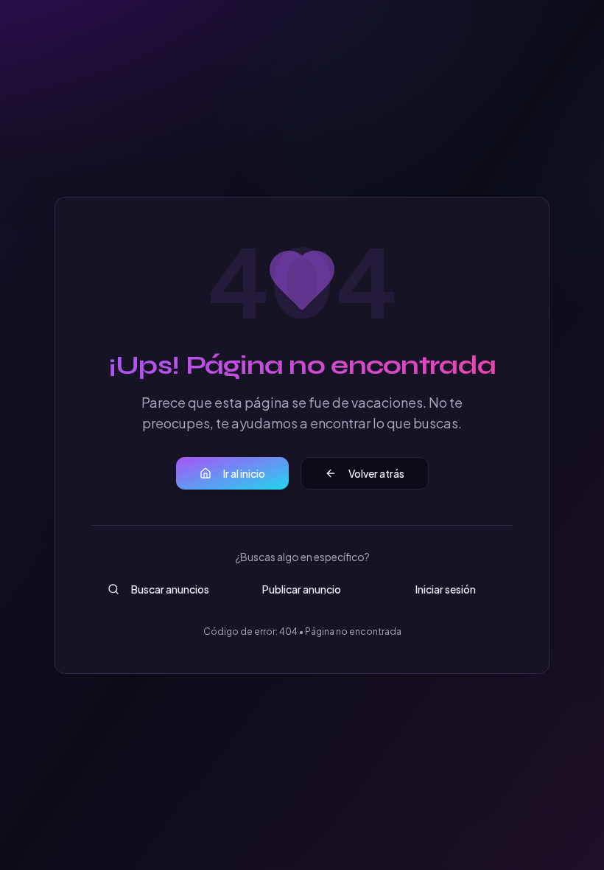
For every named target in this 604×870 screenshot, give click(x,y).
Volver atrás (376, 473)
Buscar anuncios (170, 589)
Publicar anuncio (301, 589)
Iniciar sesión (445, 589)
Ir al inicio (244, 473)
